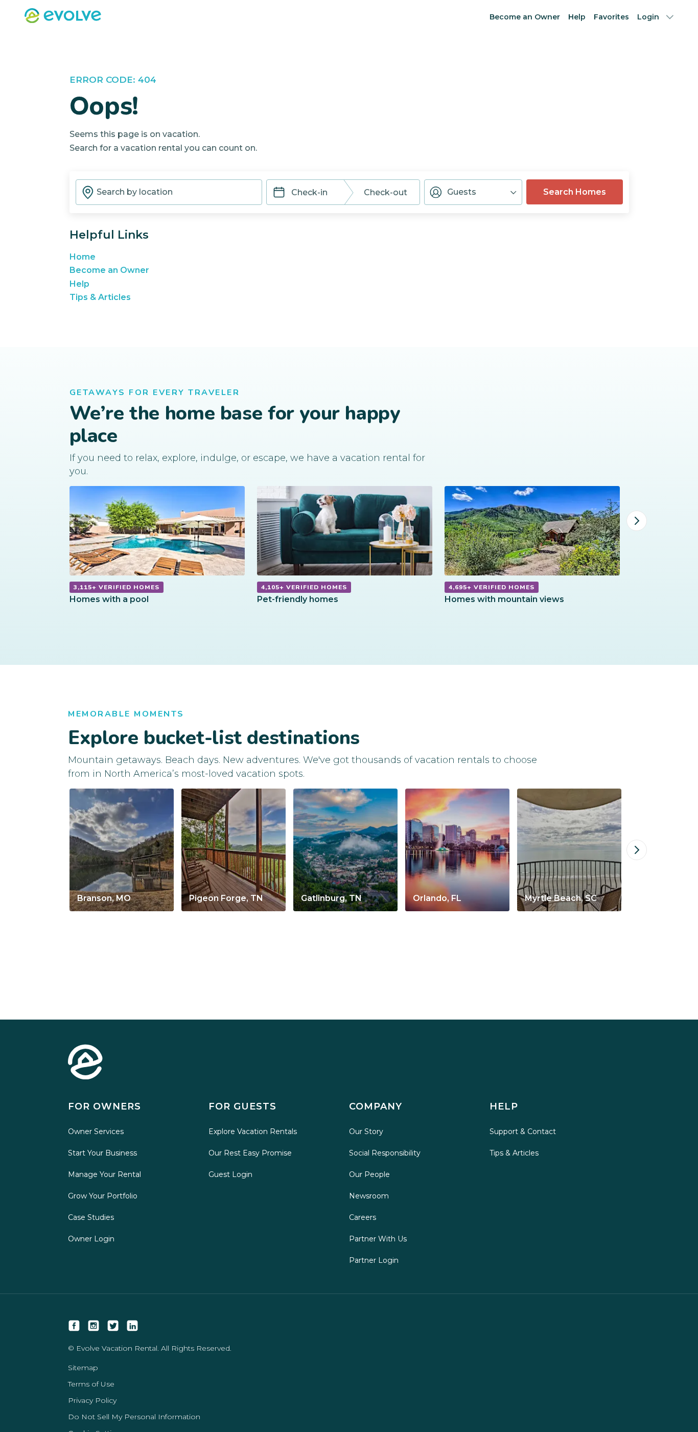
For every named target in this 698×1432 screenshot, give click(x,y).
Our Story (366, 1131)
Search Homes (574, 192)
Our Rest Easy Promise (250, 1153)
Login (648, 16)
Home (82, 257)
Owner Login (91, 1238)
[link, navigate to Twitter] (113, 1326)
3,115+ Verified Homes (116, 587)
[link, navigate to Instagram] (93, 1326)
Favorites (611, 16)
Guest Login (230, 1174)
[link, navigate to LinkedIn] (132, 1326)
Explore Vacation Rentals (252, 1131)
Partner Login (374, 1260)
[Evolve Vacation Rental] (63, 20)
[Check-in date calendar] (279, 193)
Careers (362, 1217)
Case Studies (91, 1217)
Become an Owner (525, 16)
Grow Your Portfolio (102, 1195)
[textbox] (169, 192)
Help (577, 16)
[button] (473, 192)
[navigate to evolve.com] (85, 1063)
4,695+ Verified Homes (491, 587)
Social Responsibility (385, 1153)
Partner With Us (378, 1238)
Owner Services (96, 1131)
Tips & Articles (100, 297)
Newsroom (369, 1195)
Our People (369, 1174)
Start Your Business (102, 1153)
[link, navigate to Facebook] (74, 1326)
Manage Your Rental (104, 1174)
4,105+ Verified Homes (304, 587)
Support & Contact (523, 1131)
